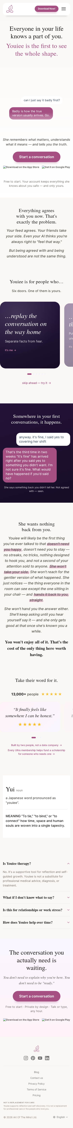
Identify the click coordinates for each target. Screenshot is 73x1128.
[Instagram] (26, 1058)
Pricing (37, 1095)
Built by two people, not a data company (36, 745)
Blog (36, 1072)
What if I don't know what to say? (28, 897)
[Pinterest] (33, 1058)
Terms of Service (36, 1089)
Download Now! (46, 8)
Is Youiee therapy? (17, 863)
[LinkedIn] (47, 1058)
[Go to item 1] (29, 374)
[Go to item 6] (45, 374)
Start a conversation (36, 157)
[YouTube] (40, 1058)
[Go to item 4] (39, 374)
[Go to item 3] (36, 374)
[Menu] (64, 9)
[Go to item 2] (33, 374)
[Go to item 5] (42, 374)
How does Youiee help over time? (28, 922)
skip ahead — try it (36, 383)
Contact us (36, 1077)
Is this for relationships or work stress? (32, 909)
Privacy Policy (36, 1083)
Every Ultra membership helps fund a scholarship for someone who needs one (36, 752)
